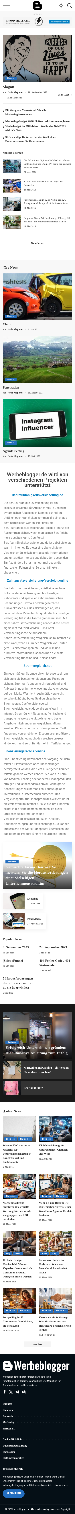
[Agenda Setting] (37, 423)
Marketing (24, 1139)
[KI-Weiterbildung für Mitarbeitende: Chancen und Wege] (55, 1129)
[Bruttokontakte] (12, 1088)
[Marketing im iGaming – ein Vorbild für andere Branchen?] (12, 1070)
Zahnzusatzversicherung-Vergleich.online (37, 580)
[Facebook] (4, 1392)
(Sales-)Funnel (13, 960)
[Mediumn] (23, 1392)
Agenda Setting (13, 451)
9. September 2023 (16, 947)
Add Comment (15, 98)
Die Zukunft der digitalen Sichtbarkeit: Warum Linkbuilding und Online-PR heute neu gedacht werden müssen (47, 164)
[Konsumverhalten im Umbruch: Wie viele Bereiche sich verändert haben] (55, 1243)
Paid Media (34, 918)
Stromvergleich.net (37, 666)
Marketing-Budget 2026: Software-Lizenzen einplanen (37, 121)
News (17, 1253)
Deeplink (32, 898)
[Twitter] (11, 1392)
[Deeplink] (14, 901)
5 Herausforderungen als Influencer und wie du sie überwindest (18, 983)
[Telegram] (17, 1392)
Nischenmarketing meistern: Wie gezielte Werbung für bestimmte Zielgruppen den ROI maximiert (17, 1211)
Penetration (11, 387)
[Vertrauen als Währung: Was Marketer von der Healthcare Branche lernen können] (55, 1301)
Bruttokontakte (33, 1087)
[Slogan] (37, 58)
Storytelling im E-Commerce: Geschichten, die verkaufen (18, 1321)
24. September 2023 (53, 947)
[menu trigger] (7, 5)
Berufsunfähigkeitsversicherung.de (37, 495)
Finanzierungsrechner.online (24, 751)
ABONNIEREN (14, 1493)
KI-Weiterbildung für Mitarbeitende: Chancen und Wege (53, 1149)
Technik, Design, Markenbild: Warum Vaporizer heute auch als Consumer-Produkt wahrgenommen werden (17, 1268)
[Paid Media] (14, 921)
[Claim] (37, 296)
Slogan (8, 87)
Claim (7, 324)
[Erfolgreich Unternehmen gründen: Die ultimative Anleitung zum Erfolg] (37, 1035)
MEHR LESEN (63, 95)
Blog (8, 1253)
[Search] (68, 5)
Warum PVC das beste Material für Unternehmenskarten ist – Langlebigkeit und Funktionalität (18, 1153)
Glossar (10, 78)
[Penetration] (37, 359)
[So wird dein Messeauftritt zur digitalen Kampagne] (12, 186)
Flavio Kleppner (15, 92)
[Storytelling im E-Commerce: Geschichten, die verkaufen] (19, 1301)
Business (12, 861)
